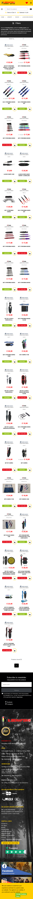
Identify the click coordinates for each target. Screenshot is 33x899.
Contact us (4, 823)
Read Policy (20, 697)
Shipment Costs (5, 833)
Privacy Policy (5, 829)
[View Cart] (31, 9)
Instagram (10, 704)
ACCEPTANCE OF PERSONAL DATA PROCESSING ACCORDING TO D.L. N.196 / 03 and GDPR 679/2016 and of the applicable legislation (17, 695)
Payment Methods (6, 831)
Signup (16, 690)
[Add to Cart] (14, 73)
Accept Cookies (21, 894)
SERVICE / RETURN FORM (10, 843)
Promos (3, 837)
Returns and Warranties (8, 835)
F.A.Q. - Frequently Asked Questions (11, 839)
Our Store (4, 825)
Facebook (9, 702)
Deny (17, 896)
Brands (3, 827)
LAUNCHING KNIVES (9, 46)
